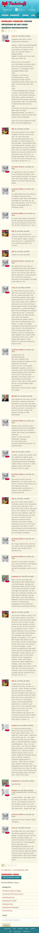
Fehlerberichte (7, 904)
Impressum (26, 931)
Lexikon (32, 928)
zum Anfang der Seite (20, 870)
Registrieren (8, 10)
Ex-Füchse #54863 (17, 213)
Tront (13, 36)
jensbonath (15, 576)
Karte (26, 928)
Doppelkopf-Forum (10, 874)
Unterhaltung (7, 911)
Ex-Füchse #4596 (17, 474)
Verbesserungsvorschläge (11, 891)
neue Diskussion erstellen (11, 877)
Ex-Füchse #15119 (17, 189)
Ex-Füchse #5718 (17, 167)
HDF (13, 129)
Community (14, 15)
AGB (10, 931)
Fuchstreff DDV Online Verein (12, 894)
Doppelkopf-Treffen (9, 901)
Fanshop (20, 928)
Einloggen (32, 10)
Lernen (25, 15)
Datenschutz (17, 931)
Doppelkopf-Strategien (12, 21)
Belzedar (14, 396)
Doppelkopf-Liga (8, 897)
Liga (33, 15)
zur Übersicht (6, 870)
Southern (14, 725)
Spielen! (5, 15)
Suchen (6, 925)
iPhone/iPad (7, 928)
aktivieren (22, 10)
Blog (14, 928)
